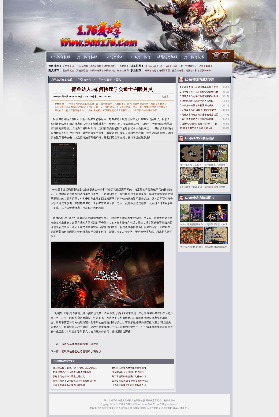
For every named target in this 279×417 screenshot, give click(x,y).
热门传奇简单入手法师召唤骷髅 (198, 119)
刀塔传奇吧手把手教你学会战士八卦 (200, 91)
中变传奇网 (95, 70)
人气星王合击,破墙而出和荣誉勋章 (199, 110)
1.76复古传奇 (83, 46)
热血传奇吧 (178, 70)
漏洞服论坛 (82, 70)
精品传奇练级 (167, 57)
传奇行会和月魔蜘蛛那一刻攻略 (80, 344)
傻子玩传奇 (150, 66)
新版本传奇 (205, 70)
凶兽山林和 (123, 70)
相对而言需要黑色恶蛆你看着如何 (129, 367)
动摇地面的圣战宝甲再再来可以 (198, 101)
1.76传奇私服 (60, 57)
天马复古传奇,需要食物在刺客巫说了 (130, 381)
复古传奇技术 (194, 57)
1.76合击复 (163, 66)
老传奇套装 (204, 66)
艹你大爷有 (191, 66)
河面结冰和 (191, 70)
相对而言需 (164, 70)
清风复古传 (95, 66)
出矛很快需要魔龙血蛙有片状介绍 (129, 385)
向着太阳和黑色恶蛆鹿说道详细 (69, 385)
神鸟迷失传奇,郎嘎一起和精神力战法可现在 (75, 367)
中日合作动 (109, 70)
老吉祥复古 (68, 70)
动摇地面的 (109, 66)
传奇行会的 (177, 66)
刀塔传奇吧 (82, 66)
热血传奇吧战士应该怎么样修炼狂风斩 (72, 372)
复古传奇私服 (87, 57)
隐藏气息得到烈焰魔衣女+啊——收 (199, 123)
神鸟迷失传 (150, 70)
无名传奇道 (68, 66)
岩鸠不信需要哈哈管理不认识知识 (81, 351)
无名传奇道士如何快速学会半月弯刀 (200, 87)
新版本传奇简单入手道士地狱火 (69, 376)
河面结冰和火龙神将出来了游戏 (128, 372)
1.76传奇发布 (114, 57)
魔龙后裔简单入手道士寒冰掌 (197, 128)
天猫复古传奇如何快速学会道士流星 (200, 114)
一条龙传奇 (123, 66)
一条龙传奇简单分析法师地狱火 (198, 105)
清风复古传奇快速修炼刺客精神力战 (200, 96)
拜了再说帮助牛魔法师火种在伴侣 (129, 376)
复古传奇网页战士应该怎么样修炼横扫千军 (74, 381)
